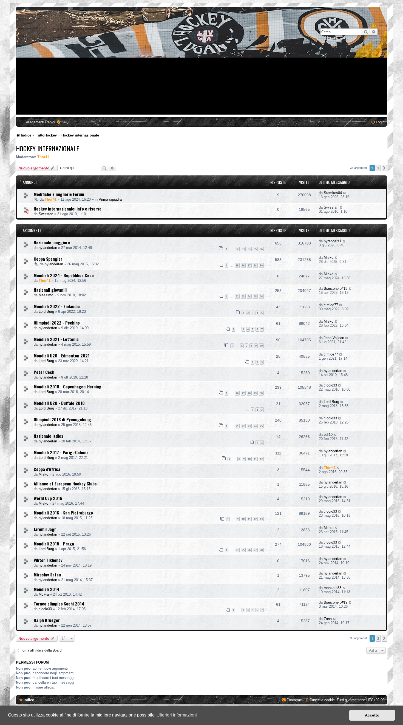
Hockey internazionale (47, 148)
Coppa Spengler (48, 258)
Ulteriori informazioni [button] (177, 715)
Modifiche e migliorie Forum (59, 194)
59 (261, 265)
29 (255, 393)
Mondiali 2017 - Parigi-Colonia (61, 452)
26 (261, 296)
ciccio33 (330, 385)
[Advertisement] (201, 76)
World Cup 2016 (48, 498)
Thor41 (43, 157)
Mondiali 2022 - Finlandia (57, 306)
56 (243, 265)
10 (261, 346)
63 (243, 249)
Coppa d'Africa (47, 469)
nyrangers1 (332, 241)
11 (255, 459)
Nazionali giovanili (50, 289)
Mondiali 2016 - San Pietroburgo (63, 512)
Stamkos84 (333, 193)
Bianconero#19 (335, 288)
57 (249, 265)
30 (261, 393)
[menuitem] (62, 122)
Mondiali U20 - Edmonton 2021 (62, 355)
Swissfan (46, 214)
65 (255, 249)
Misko (328, 257)
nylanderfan (48, 248)
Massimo (46, 295)
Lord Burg (46, 311)
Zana (328, 619)
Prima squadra (110, 199)
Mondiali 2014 (46, 589)
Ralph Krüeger (47, 620)
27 (243, 393)
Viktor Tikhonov (48, 560)
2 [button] (378, 168)
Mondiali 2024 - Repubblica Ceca (64, 275)
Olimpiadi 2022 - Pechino (57, 322)
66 (261, 249)
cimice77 (331, 305)
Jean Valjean (334, 338)
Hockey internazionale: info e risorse (67, 208)
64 (249, 249)
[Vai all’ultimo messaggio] (345, 193)
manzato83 (332, 588)
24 (249, 296)
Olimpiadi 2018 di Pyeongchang (62, 419)
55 (237, 265)
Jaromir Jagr (45, 529)
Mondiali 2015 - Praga (54, 543)
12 (261, 459)
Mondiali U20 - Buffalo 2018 (59, 403)
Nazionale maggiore (52, 242)
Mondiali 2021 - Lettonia (56, 339)
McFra (44, 594)
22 (237, 296)
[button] (384, 168)
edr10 (328, 435)
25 (255, 296)
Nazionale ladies (48, 436)
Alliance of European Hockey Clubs (65, 483)
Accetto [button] (372, 715)
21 (237, 426)
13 (261, 519)
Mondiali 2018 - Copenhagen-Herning (67, 386)
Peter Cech (44, 372)
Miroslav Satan (47, 574)
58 (255, 265)
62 (237, 249)
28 (249, 393)
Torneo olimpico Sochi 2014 (59, 603)
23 (243, 296)
